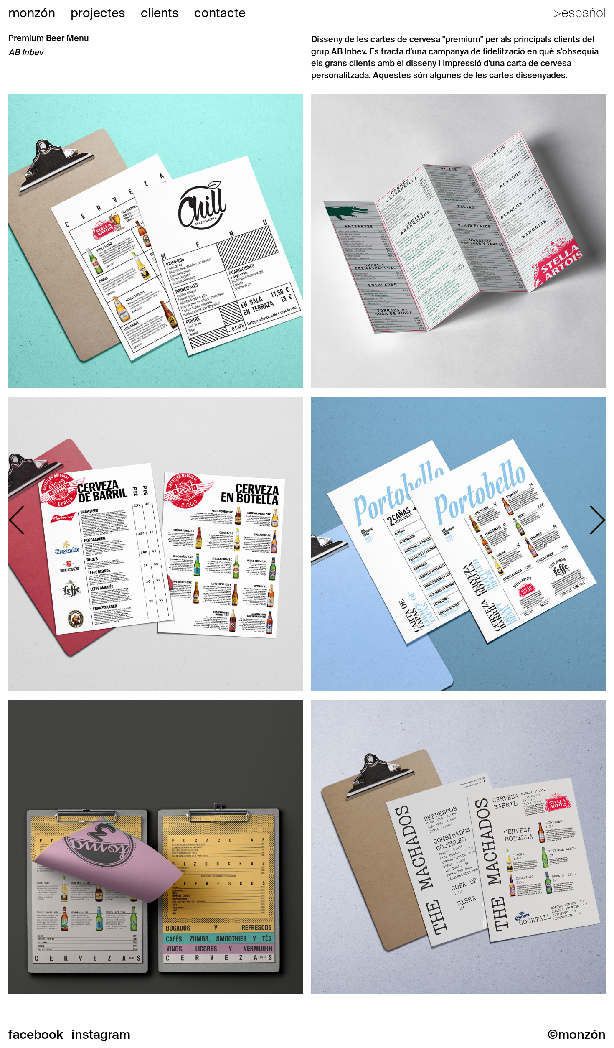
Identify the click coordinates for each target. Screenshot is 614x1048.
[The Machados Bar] (458, 846)
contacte (220, 13)
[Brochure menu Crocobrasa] (458, 240)
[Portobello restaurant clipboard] (458, 543)
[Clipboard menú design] (155, 846)
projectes (98, 13)
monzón (31, 13)
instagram (100, 1034)
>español (579, 13)
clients (160, 13)
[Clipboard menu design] (155, 543)
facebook (35, 1034)
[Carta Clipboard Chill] (155, 240)
